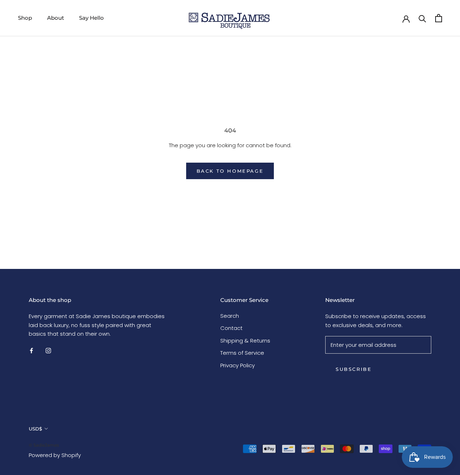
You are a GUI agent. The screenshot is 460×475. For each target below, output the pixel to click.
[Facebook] (31, 350)
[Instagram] (48, 350)
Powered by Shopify (55, 455)
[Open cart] (438, 18)
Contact (231, 328)
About (55, 17)
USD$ (35, 429)
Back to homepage (230, 171)
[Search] (422, 18)
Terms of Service (242, 353)
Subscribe (354, 369)
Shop (25, 17)
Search (229, 316)
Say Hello (91, 17)
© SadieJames (44, 445)
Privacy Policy (237, 365)
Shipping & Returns (245, 340)
